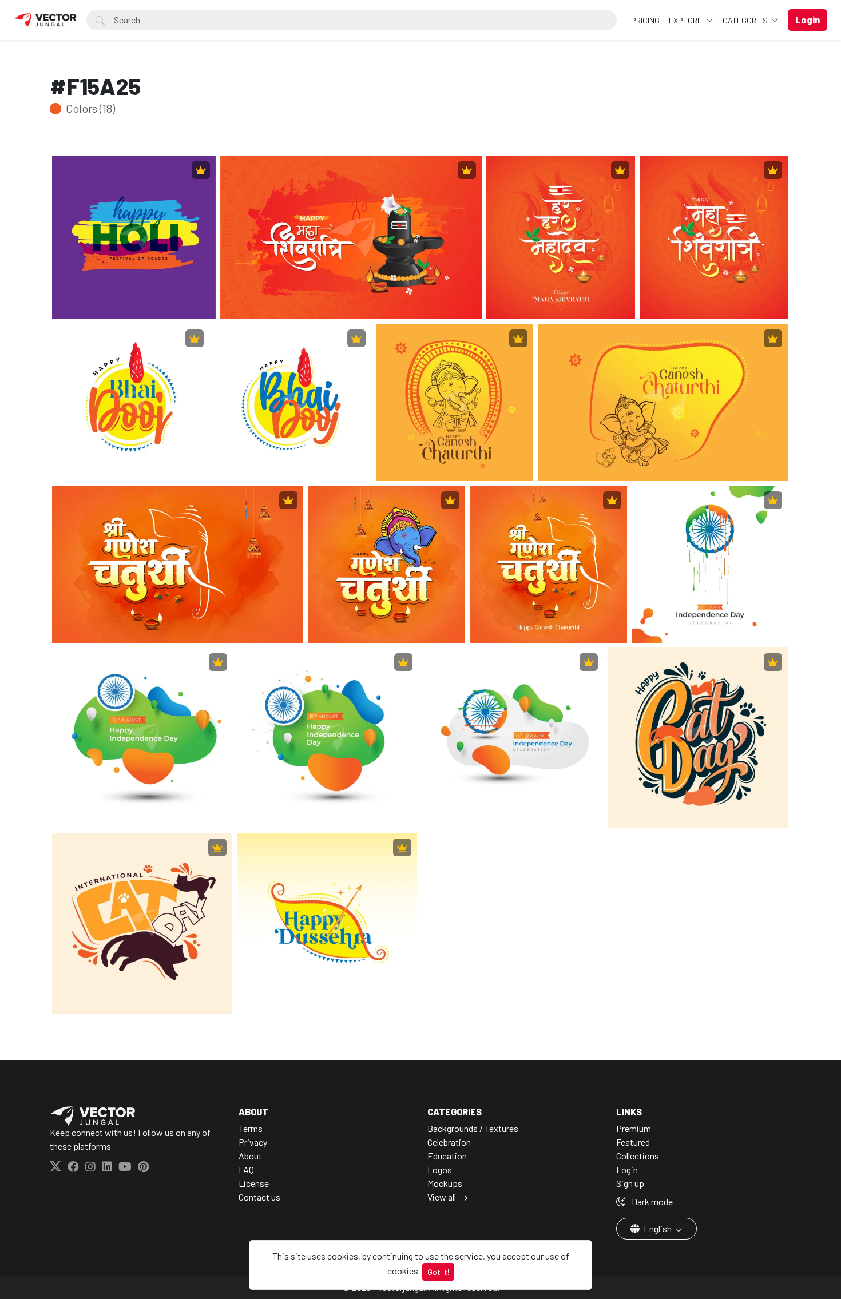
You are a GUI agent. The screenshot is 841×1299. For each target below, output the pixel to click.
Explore (686, 20)
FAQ (246, 1169)
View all (441, 1196)
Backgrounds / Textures (472, 1128)
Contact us (259, 1196)
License (254, 1183)
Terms (251, 1128)
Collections (637, 1155)
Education (447, 1155)
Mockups (444, 1183)
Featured (633, 1142)
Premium (633, 1128)
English (657, 1228)
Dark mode (651, 1201)
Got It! (438, 1272)
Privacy (253, 1142)
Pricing (645, 20)
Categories (746, 20)
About (250, 1155)
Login (627, 1169)
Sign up (630, 1183)
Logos (439, 1169)
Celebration (449, 1142)
